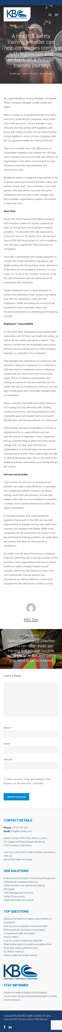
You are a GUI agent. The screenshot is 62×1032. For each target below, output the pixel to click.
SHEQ (14, 937)
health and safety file (31, 940)
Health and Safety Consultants (19, 900)
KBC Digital (9, 889)
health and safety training (24, 955)
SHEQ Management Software (18, 893)
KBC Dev (16, 73)
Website (8, 759)
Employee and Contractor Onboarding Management (29, 878)
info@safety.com (21, 831)
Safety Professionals (14, 896)
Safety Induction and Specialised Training (24, 885)
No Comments (46, 73)
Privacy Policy (26, 1019)
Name (8, 727)
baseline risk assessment (34, 926)
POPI (15, 1019)
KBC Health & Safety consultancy (38, 852)
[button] (56, 14)
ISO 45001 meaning (13, 951)
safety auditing (22, 948)
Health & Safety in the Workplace (31, 992)
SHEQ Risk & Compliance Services (21, 882)
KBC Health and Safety (21, 859)
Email (7, 743)
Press (31, 27)
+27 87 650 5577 (20, 827)
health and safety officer (40, 944)
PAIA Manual (41, 1019)
